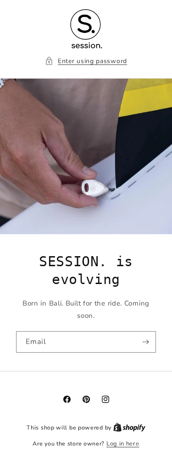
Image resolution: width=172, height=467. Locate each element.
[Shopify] (129, 428)
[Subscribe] (145, 342)
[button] (86, 61)
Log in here (122, 444)
